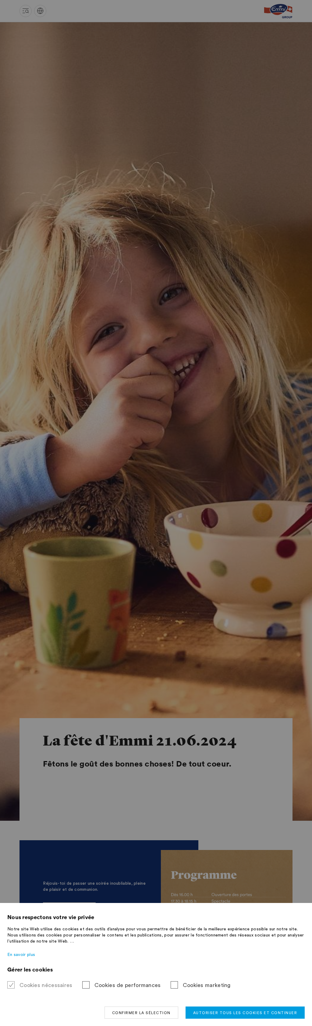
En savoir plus (21, 955)
